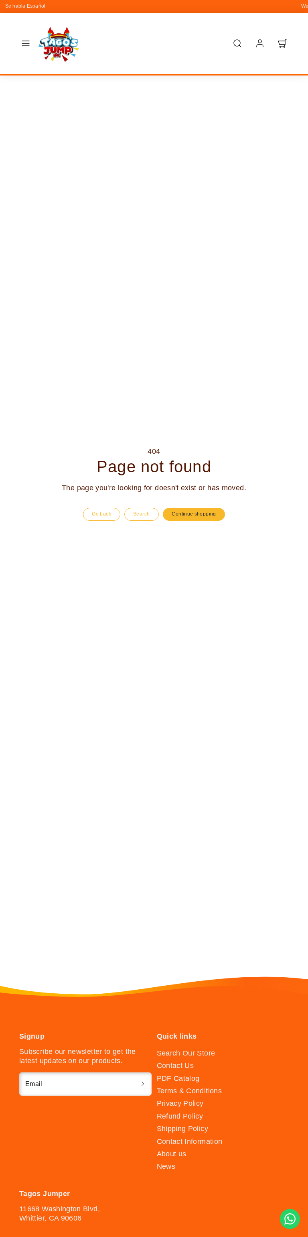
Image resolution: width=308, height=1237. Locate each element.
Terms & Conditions (189, 1091)
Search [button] (141, 514)
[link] (260, 43)
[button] (25, 43)
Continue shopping (194, 514)
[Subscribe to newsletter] (143, 1084)
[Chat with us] (290, 1219)
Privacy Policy (180, 1103)
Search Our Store (186, 1053)
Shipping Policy (182, 1129)
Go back (101, 514)
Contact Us (175, 1066)
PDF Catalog (178, 1078)
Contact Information (190, 1141)
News (166, 1166)
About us (171, 1154)
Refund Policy (180, 1116)
